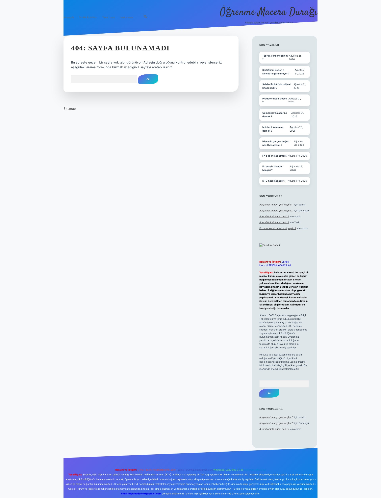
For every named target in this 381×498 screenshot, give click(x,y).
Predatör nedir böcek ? (274, 100)
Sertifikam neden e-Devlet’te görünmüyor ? (276, 71)
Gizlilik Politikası (88, 17)
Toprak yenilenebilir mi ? (275, 57)
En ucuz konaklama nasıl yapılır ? (277, 228)
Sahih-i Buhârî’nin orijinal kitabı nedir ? (276, 86)
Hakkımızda (126, 17)
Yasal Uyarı (108, 17)
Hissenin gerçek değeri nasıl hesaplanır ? (275, 143)
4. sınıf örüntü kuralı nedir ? (274, 216)
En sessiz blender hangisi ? (272, 168)
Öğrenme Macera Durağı (269, 12)
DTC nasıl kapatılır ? (274, 180)
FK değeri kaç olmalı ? (275, 155)
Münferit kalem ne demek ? (272, 129)
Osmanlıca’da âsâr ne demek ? (274, 114)
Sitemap (70, 109)
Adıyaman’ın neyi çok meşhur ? (276, 204)
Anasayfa (69, 17)
